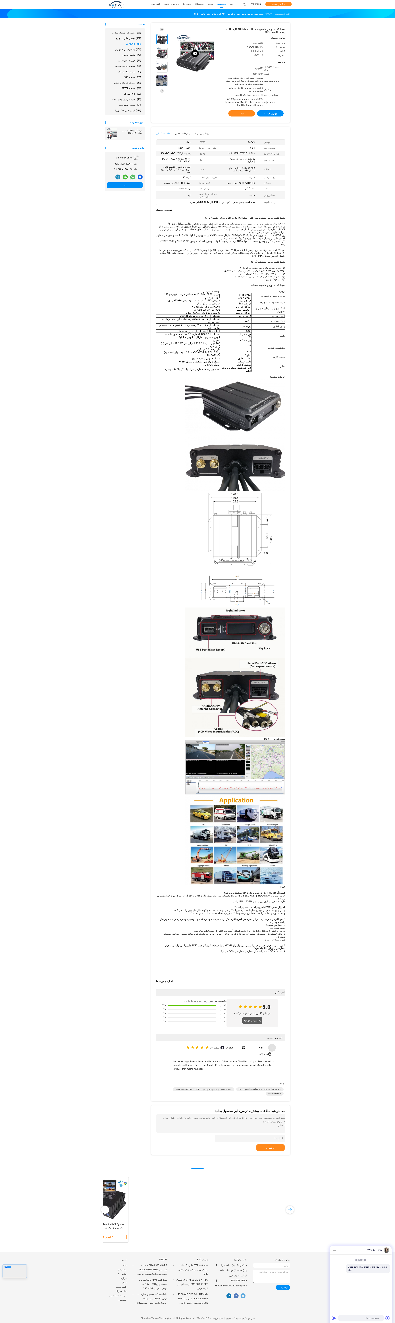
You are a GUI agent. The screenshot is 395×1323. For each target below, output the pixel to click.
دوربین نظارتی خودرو (128, 38)
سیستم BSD (132, 77)
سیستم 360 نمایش (129, 71)
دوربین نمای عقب (130, 105)
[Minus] (334, 1250)
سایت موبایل (121, 1291)
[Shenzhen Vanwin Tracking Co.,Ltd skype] (117, 176)
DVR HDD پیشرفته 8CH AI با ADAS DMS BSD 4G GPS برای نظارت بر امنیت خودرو (192, 1284)
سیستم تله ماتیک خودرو (127, 82)
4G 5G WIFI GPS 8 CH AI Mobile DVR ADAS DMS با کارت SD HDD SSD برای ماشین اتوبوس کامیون (193, 1298)
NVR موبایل (132, 94)
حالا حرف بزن (278, 4)
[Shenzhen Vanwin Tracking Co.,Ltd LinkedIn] (228, 1296)
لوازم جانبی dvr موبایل (127, 110)
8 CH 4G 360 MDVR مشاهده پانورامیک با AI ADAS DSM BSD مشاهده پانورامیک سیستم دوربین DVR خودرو (152, 1270)
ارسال (270, 1147)
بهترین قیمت (270, 113)
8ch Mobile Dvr (274, 1093)
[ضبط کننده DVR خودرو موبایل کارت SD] (112, 133)
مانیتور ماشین (132, 55)
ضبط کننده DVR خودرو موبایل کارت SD (133, 131)
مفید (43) (264, 1054)
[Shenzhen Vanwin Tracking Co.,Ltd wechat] (125, 176)
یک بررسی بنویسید (252, 1020)
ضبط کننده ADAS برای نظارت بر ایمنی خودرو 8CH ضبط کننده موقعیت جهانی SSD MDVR (152, 1284)
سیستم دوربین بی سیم (128, 66)
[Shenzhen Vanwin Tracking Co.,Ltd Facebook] (236, 1296)
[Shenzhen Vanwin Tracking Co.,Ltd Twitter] (243, 1296)
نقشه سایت (121, 1287)
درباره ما (123, 1278)
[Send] (334, 1318)
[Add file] (387, 1318)
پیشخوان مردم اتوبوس (128, 49)
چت (125, 185)
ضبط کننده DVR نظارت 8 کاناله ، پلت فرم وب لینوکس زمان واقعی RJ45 (193, 1269)
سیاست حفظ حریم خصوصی (118, 1297)
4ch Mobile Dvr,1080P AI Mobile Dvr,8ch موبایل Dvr (260, 1089)
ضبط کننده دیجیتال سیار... (126, 32)
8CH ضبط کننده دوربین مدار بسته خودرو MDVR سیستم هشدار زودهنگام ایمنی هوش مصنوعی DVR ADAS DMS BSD (151, 1299)
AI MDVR (133, 44)
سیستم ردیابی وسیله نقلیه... (125, 99)
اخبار (124, 1282)
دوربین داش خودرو (129, 60)
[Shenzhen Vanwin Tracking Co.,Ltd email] (140, 176)
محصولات (122, 1269)
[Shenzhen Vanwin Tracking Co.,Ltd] (117, 4)
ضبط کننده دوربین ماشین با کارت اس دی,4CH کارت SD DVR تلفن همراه (203, 1089)
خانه (125, 1265)
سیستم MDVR (131, 88)
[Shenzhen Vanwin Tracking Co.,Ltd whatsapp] (132, 176)
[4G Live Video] (195, 53)
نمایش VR (122, 1274)
